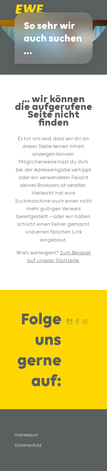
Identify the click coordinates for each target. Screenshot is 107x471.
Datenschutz (28, 445)
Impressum (26, 435)
